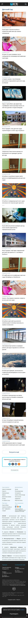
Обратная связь (18, 500)
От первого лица (6, 500)
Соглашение (18, 493)
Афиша (4, 495)
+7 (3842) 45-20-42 (19, 568)
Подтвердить (14, 614)
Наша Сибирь (5, 505)
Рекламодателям (14, 470)
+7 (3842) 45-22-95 (7, 573)
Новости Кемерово (6, 489)
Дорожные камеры (6, 496)
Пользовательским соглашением (17, 585)
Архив (16, 489)
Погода (4, 498)
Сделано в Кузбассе (7, 507)
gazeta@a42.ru (5, 576)
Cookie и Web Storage (20, 495)
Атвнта (18, 599)
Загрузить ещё (14, 452)
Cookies (22, 609)
